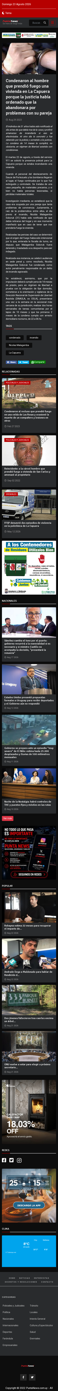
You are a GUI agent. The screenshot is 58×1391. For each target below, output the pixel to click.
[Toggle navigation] (52, 22)
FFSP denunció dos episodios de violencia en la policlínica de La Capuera (27, 524)
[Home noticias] (27, 1365)
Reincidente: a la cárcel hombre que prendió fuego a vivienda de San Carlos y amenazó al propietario (27, 471)
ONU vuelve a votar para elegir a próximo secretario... (27, 1066)
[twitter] (23, 362)
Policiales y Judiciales (17, 383)
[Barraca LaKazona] (29, 1112)
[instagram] (20, 1160)
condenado (14, 337)
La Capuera (15, 352)
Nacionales (8, 1319)
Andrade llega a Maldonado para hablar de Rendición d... (28, 973)
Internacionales (10, 1325)
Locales (34, 1312)
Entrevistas (41, 1278)
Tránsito (34, 1305)
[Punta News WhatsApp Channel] (29, 853)
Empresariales (10, 1345)
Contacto (47, 1282)
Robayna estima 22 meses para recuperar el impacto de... (27, 927)
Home (12, 1278)
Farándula (8, 1338)
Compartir (39, 362)
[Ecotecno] (29, 35)
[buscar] (45, 23)
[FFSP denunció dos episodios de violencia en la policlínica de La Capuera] (29, 504)
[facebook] (11, 362)
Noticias (24, 1278)
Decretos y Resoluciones (21, 1282)
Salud (33, 1332)
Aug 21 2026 (12, 1025)
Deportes (7, 1332)
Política (6, 1312)
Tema (8, 13)
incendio (34, 337)
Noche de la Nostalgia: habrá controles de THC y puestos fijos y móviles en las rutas (27, 803)
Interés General (37, 1319)
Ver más (7, 818)
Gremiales (11, 494)
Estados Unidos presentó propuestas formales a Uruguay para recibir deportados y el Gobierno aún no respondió (29, 700)
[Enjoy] (29, 1195)
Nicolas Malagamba (19, 345)
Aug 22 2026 (12, 933)
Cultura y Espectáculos (41, 1325)
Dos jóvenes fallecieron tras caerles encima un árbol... (28, 1020)
